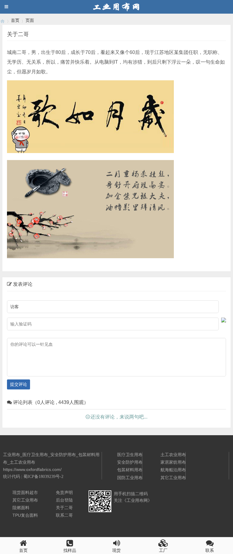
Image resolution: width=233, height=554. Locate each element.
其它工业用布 (173, 477)
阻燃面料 (20, 507)
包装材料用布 (130, 469)
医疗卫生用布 (130, 454)
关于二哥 (64, 507)
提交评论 (18, 384)
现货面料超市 (25, 492)
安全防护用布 (130, 462)
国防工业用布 (130, 477)
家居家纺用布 (173, 462)
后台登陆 (64, 500)
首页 (15, 20)
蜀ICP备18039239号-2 (43, 476)
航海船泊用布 (173, 469)
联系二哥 (64, 515)
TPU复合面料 (25, 515)
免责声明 (64, 492)
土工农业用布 (173, 454)
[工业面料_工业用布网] (2, 20)
